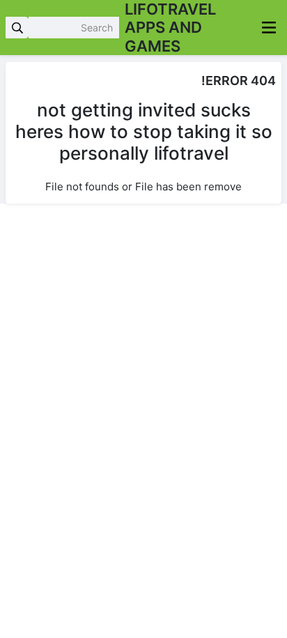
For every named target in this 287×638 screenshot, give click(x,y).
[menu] (269, 28)
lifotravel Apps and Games (170, 27)
